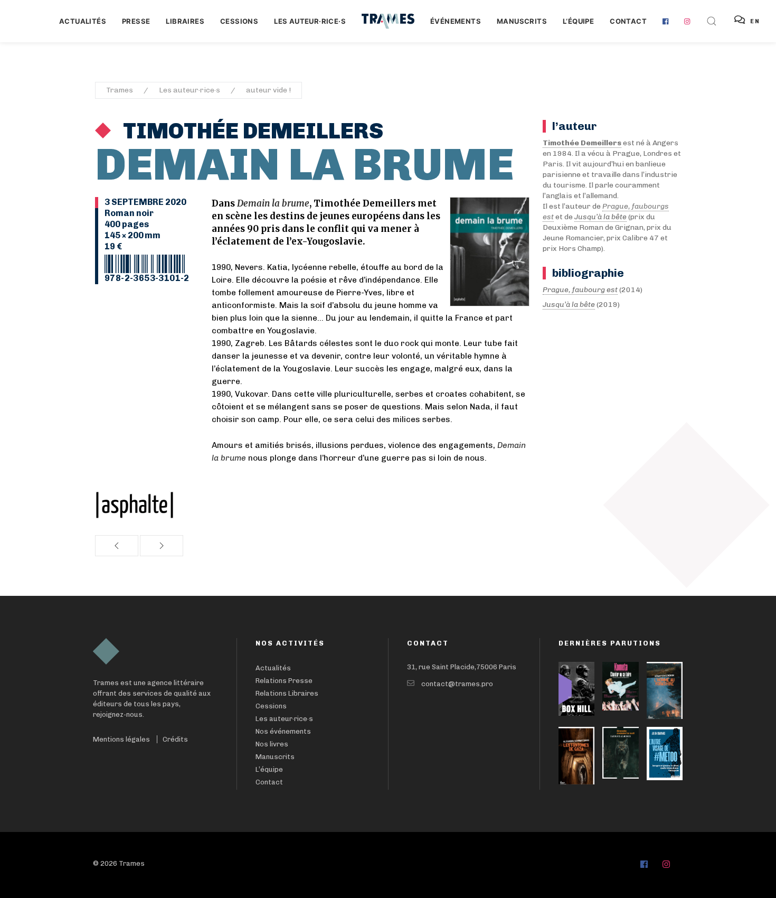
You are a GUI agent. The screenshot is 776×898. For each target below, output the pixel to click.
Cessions (239, 21)
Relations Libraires (286, 693)
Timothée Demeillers (251, 131)
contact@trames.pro (457, 684)
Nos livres (271, 744)
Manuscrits (522, 21)
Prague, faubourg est (580, 289)
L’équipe (269, 769)
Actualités (82, 21)
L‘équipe (578, 21)
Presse (136, 21)
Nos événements (283, 731)
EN (755, 21)
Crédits (175, 739)
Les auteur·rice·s (310, 21)
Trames (119, 90)
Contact (628, 21)
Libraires (185, 21)
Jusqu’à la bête (569, 304)
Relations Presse (284, 681)
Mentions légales (121, 739)
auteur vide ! (268, 90)
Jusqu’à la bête (600, 216)
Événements (455, 21)
